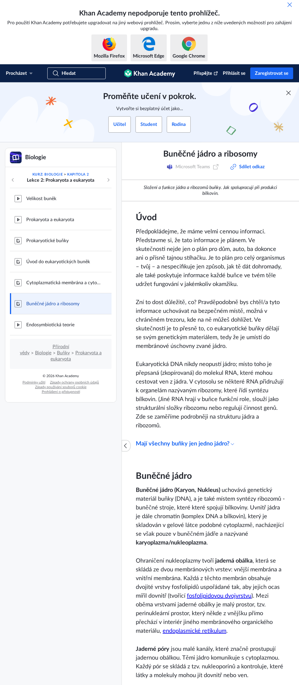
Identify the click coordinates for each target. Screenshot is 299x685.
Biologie (43, 353)
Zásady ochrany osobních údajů (74, 382)
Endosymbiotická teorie (50, 324)
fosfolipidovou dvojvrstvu (219, 596)
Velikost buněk (41, 198)
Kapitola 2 (78, 174)
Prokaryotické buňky (47, 240)
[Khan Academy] (149, 73)
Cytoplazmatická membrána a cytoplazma (64, 282)
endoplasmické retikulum (194, 631)
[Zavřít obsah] (126, 446)
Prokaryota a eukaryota (50, 219)
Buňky (63, 353)
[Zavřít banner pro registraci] (288, 93)
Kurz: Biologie (47, 174)
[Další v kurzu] (108, 179)
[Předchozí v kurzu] (12, 179)
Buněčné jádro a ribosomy (52, 303)
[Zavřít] (289, 4)
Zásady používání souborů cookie (60, 387)
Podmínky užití (33, 382)
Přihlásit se (234, 73)
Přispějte (203, 73)
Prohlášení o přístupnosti (61, 391)
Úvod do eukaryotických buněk (58, 261)
